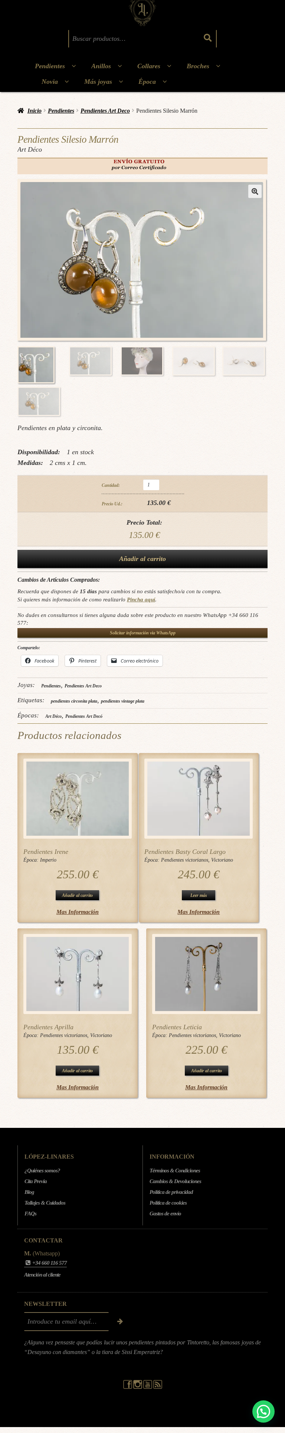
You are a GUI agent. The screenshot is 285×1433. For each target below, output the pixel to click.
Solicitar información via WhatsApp (143, 632)
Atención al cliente (42, 1275)
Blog (29, 1192)
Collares (148, 66)
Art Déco (53, 716)
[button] (255, 191)
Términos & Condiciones (175, 1170)
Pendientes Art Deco (105, 111)
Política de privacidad (171, 1192)
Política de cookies (168, 1203)
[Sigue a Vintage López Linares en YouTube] (148, 1387)
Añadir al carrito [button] (77, 895)
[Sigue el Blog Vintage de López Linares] (157, 1387)
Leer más (198, 895)
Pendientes (50, 66)
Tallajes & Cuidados (44, 1203)
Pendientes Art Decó (83, 716)
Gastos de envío (165, 1213)
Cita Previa (35, 1181)
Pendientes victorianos (184, 860)
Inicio (34, 111)
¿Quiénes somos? (42, 1170)
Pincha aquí (141, 599)
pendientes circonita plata (74, 701)
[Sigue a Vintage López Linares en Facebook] (128, 1387)
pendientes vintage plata (122, 701)
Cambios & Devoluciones (175, 1181)
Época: (31, 860)
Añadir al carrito (142, 558)
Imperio (48, 860)
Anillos (101, 66)
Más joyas (98, 81)
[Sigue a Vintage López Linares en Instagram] (138, 1387)
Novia (50, 81)
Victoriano (222, 860)
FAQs (30, 1213)
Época (147, 81)
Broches (198, 66)
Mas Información (77, 912)
